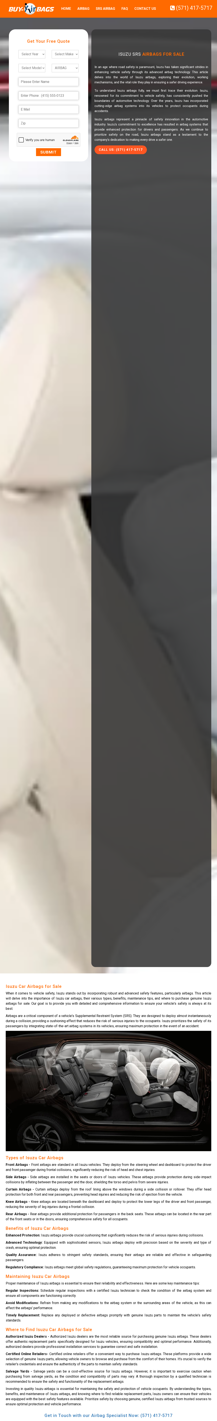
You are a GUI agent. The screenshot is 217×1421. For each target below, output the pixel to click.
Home (66, 9)
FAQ (124, 9)
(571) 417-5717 (193, 8)
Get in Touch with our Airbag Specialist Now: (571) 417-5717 (108, 1415)
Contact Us (145, 9)
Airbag (83, 9)
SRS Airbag (105, 9)
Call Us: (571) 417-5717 (121, 150)
